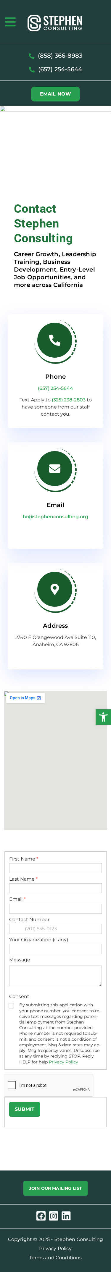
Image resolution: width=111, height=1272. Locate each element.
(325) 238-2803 (69, 400)
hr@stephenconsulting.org (55, 516)
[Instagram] (53, 1216)
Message (19, 960)
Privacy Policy (63, 1062)
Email (17, 899)
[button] (103, 717)
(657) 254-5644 (55, 388)
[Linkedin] (66, 1216)
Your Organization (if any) (38, 939)
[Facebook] (41, 1216)
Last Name (23, 879)
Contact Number (29, 919)
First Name (23, 859)
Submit (24, 1109)
